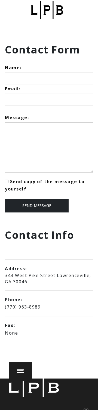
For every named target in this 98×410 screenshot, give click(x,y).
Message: (17, 117)
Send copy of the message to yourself (44, 185)
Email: (12, 89)
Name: (13, 68)
